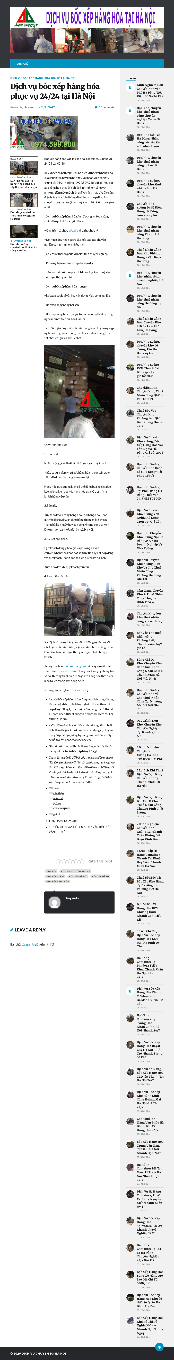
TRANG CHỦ (21, 63)
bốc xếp (73, 230)
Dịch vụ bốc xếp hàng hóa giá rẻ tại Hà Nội (43, 78)
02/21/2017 (47, 107)
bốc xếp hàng (100, 876)
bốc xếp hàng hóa (75, 666)
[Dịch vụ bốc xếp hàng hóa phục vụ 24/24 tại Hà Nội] (62, 133)
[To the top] (159, 1347)
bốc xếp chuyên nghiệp (75, 871)
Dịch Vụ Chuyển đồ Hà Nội (44, 1353)
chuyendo (30, 107)
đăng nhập (28, 944)
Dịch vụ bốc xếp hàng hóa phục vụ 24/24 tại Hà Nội (55, 91)
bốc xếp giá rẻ (55, 876)
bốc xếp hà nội (78, 876)
